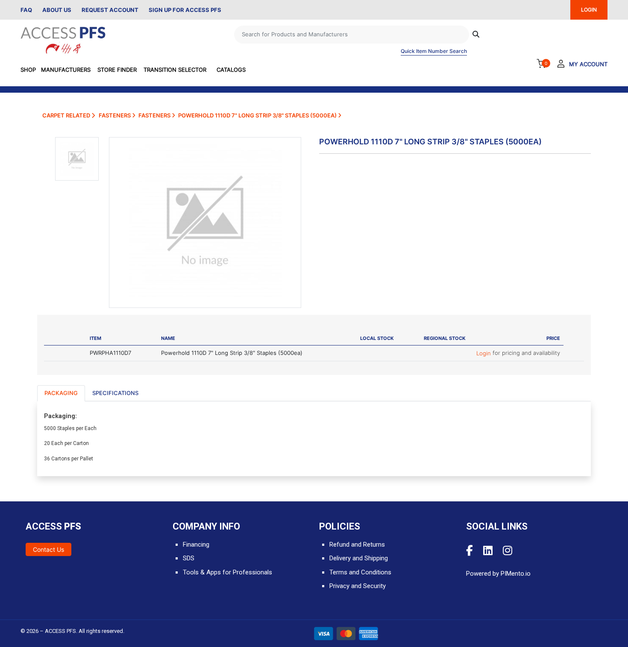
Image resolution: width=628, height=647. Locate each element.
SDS (188, 558)
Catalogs (231, 69)
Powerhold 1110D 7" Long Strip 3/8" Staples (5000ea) (258, 115)
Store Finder (117, 69)
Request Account (110, 9)
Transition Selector (175, 69)
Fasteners (115, 115)
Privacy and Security (357, 586)
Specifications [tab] (115, 392)
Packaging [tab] (61, 392)
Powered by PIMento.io (498, 573)
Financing (196, 544)
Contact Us (48, 549)
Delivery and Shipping (358, 558)
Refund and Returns (357, 544)
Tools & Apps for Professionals (227, 572)
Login (484, 353)
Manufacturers (66, 69)
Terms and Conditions (360, 572)
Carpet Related (66, 115)
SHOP (28, 69)
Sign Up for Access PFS (185, 9)
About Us (56, 9)
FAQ (26, 9)
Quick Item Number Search (434, 51)
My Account (588, 64)
